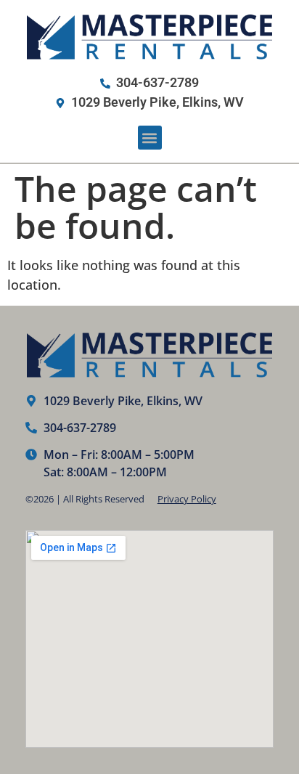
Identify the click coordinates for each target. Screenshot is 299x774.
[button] (150, 138)
